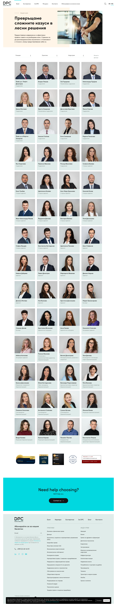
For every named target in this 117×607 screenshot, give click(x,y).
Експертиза (70, 520)
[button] (26, 4)
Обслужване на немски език (71, 4)
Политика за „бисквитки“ (52, 602)
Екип (17, 4)
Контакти (55, 4)
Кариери (58, 520)
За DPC (36, 4)
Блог (89, 520)
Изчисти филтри (96, 56)
